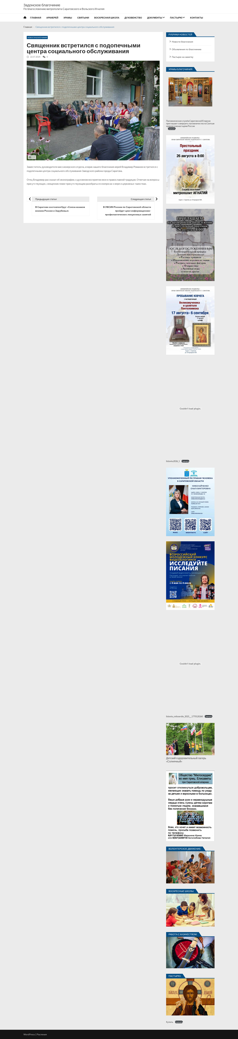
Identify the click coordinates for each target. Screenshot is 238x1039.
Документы (154, 17)
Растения (42, 1034)
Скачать (172, 128)
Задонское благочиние (41, 5)
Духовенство (133, 17)
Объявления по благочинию (186, 49)
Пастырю (176, 17)
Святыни (83, 17)
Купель (169, 1022)
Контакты (196, 17)
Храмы (67, 17)
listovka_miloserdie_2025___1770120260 (184, 716)
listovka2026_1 (173, 461)
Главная (35, 17)
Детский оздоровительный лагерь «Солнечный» (186, 759)
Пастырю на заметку (182, 56)
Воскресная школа (106, 17)
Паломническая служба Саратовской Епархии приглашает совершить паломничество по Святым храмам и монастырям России (190, 123)
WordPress (29, 1034)
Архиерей (52, 17)
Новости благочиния (37, 37)
